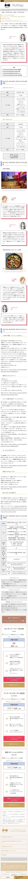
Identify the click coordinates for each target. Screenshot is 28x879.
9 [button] (11, 268)
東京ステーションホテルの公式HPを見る (14, 799)
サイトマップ (4, 859)
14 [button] (16, 268)
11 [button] (13, 268)
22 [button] (24, 268)
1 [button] (10, 187)
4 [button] (13, 187)
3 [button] (12, 187)
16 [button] (18, 268)
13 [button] (15, 268)
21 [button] (23, 268)
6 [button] (15, 187)
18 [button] (20, 268)
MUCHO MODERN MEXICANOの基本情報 (12, 75)
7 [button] (16, 187)
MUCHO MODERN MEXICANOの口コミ (12, 73)
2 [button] (11, 187)
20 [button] (22, 268)
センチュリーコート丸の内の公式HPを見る (14, 679)
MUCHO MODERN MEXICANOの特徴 (11, 71)
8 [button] (17, 187)
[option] (14, 180)
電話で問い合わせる (14, 685)
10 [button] (12, 268)
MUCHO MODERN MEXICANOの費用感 (12, 69)
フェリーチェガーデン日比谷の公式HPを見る (14, 738)
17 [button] (19, 268)
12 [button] (14, 268)
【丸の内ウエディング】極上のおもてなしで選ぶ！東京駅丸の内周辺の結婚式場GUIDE (16, 1)
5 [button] (14, 187)
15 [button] (17, 268)
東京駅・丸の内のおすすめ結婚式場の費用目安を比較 (14, 156)
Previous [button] (3, 634)
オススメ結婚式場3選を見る (19, 877)
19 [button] (21, 268)
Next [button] (24, 634)
